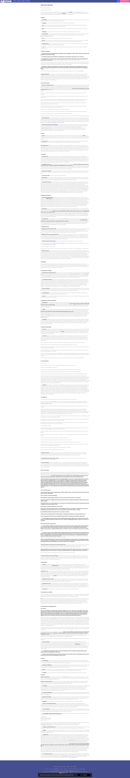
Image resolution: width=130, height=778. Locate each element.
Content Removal (84, 771)
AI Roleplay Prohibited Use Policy (46, 403)
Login (118, 1)
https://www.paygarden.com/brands (47, 36)
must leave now (50, 89)
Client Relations (86, 273)
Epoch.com (47, 771)
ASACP (63, 122)
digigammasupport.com (77, 304)
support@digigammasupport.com (46, 724)
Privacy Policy (63, 192)
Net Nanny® (54, 122)
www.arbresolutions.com (54, 618)
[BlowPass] (6, 1)
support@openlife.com (72, 740)
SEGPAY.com (71, 771)
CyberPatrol (59, 122)
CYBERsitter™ (49, 122)
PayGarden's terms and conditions (59, 243)
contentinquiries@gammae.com (65, 756)
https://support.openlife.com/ (75, 273)
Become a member (125, 1)
